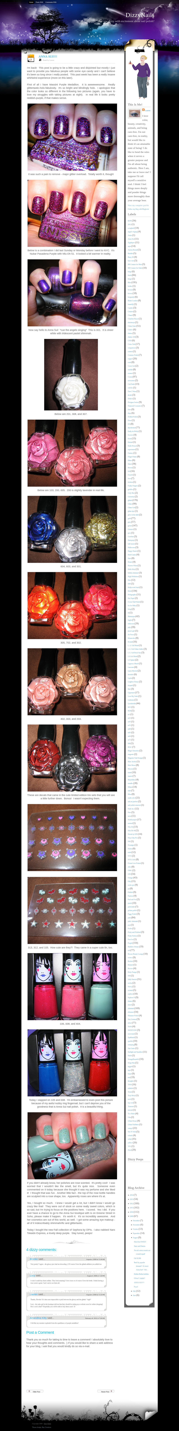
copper (130, 359)
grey (129, 533)
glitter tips (131, 511)
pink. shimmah (133, 921)
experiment (132, 449)
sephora (130, 994)
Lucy (33, 1275)
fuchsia (130, 482)
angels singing (133, 232)
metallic (130, 783)
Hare (129, 558)
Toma (130, 1092)
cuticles (130, 388)
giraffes (130, 489)
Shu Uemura (132, 1019)
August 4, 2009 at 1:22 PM (96, 1276)
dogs (129, 413)
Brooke (34, 1259)
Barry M (131, 257)
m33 (129, 718)
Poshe (130, 929)
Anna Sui (131, 239)
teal (129, 1077)
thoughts (131, 1081)
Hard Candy (132, 555)
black (130, 275)
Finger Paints (132, 457)
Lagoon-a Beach (133, 664)
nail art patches (133, 802)
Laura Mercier (133, 671)
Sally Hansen (132, 979)
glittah (130, 500)
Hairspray (131, 540)
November (136, 1225)
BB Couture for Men (135, 264)
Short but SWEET (140, 1242)
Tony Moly (132, 1096)
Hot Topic (131, 598)
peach (130, 903)
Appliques (131, 243)
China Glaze (132, 326)
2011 (132, 1208)
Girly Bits (131, 493)
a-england (131, 228)
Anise (130, 235)
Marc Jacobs (132, 762)
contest (130, 351)
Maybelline (132, 780)
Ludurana (131, 700)
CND (130, 341)
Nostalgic (131, 845)
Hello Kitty (132, 569)
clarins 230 (132, 337)
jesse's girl (131, 631)
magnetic (131, 754)
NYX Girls (132, 860)
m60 (129, 729)
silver (130, 1023)
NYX (130, 856)
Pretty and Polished (134, 932)
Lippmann (131, 693)
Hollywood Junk (133, 587)
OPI (129, 874)
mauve (130, 776)
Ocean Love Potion (134, 863)
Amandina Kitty (38, 1318)
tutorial (130, 1110)
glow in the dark (133, 515)
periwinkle (131, 907)
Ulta (129, 1117)
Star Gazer (131, 1048)
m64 (129, 736)
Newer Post (105, 1392)
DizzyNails (140, 14)
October (136, 1229)
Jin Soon (131, 635)
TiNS (130, 1085)
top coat (130, 1103)
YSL (129, 1146)
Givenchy (131, 497)
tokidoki (131, 1088)
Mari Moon (132, 765)
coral (129, 362)
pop (129, 925)
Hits (129, 580)
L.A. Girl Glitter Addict (136, 649)
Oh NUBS (137, 1258)
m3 (129, 714)
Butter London (133, 301)
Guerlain (131, 537)
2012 (130, 224)
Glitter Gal (131, 508)
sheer (130, 1005)
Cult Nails (131, 384)
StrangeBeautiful (133, 1059)
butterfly (131, 304)
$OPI (130, 221)
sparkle (130, 1041)
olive (129, 867)
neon (129, 816)
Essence (131, 435)
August (135, 1238)
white (130, 1139)
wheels (130, 1135)
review (130, 958)
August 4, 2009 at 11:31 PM (95, 1294)
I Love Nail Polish (134, 602)
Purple (130, 943)
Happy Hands (132, 551)
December (136, 1221)
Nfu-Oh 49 (132, 831)
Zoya (130, 1150)
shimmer (131, 1012)
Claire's (130, 330)
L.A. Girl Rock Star (134, 653)
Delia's (130, 399)
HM (129, 584)
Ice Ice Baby (132, 606)
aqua (129, 246)
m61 (129, 733)
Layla (130, 678)
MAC (130, 747)
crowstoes (131, 381)
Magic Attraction (133, 751)
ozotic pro (131, 885)
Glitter (130, 504)
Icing (130, 609)
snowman (131, 1034)
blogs (130, 279)
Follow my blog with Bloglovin (138, 209)
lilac (129, 689)
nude (129, 852)
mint (129, 791)
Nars (129, 812)
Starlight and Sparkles (135, 1052)
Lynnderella (132, 704)
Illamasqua (131, 616)
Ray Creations (46, 1427)
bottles (130, 286)
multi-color (132, 798)
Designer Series (133, 402)
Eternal (130, 442)
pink (129, 918)
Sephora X (131, 998)
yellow (130, 1143)
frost (129, 479)
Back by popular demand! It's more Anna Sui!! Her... (141, 1266)
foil (129, 471)
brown (130, 293)
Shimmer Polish (133, 1016)
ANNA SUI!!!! (48, 56)
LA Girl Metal (133, 656)
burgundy (131, 297)
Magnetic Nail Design (135, 758)
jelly (129, 627)
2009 (132, 1216)
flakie (130, 464)
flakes (130, 460)
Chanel (130, 315)
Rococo (130, 968)
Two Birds (131, 1114)
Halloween (131, 547)
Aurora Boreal (133, 250)
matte (130, 773)
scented (130, 990)
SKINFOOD (132, 1030)
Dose (130, 420)
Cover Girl (131, 366)
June (134, 1295)
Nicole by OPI (133, 834)
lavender (131, 675)
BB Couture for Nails (135, 268)
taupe (130, 1074)
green (130, 526)
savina (130, 983)
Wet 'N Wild (132, 1132)
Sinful (130, 1027)
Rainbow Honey (133, 947)
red (129, 950)
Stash (130, 1056)
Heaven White (133, 566)
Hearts (130, 562)
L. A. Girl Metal (133, 645)
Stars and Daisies (139, 1246)
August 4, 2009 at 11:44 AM (95, 1259)
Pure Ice (131, 939)
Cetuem (130, 312)
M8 (129, 743)
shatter (130, 1001)
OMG (130, 870)
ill (128, 613)
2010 (132, 1212)
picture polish (132, 910)
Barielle (130, 253)
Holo (130, 591)
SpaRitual (131, 1037)
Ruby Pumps (132, 972)
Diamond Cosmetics (135, 406)
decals (130, 395)
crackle (130, 370)
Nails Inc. (131, 809)
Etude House (132, 446)
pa (129, 889)
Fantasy (130, 453)
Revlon (130, 961)
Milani (130, 787)
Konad (130, 642)
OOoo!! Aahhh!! (139, 1278)
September (136, 1233)
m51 (129, 725)
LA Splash (131, 660)
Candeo (130, 308)
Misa (130, 794)
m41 (129, 722)
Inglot (130, 620)
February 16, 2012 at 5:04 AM (95, 1318)
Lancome (131, 667)
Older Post (36, 1392)
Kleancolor (132, 638)
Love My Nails (133, 696)
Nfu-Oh (131, 827)
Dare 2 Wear (132, 391)
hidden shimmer (133, 573)
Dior (129, 410)
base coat (131, 261)
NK (129, 841)
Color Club (132, 344)
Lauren (34, 1294)
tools (129, 1099)
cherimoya (131, 322)
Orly (129, 881)
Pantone (131, 896)
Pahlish (130, 892)
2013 (132, 1199)
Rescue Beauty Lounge (135, 954)
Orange (130, 878)
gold (129, 518)
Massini (131, 769)
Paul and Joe (132, 900)
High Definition (133, 577)
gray (129, 522)
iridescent (131, 624)
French (130, 475)
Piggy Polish (132, 914)
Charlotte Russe (133, 319)
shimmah (131, 1008)
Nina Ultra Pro (133, 838)
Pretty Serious (133, 936)
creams (130, 373)
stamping (131, 1045)
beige (130, 272)
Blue (129, 283)
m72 (129, 740)
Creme (130, 377)
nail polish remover (134, 805)
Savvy (130, 987)
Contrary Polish (133, 355)
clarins (130, 333)
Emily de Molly (133, 431)
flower (130, 468)
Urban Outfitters (133, 1125)
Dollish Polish (133, 417)
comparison (132, 348)
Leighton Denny (133, 682)
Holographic (132, 595)
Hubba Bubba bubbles (141, 1274)
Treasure (131, 1106)
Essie (130, 439)
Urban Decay (132, 1121)
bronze (130, 290)
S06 (129, 976)
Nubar (130, 849)
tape (129, 1070)
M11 (129, 707)
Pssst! (136, 1287)
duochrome (132, 428)
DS (129, 424)
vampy (130, 1128)
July (134, 1291)
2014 (132, 1195)
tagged (130, 1066)
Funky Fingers (133, 486)
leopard (130, 685)
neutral (130, 823)
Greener (131, 529)
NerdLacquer (132, 820)
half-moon (131, 544)
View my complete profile (138, 205)
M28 (129, 711)
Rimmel (130, 965)
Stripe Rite (131, 1063)
